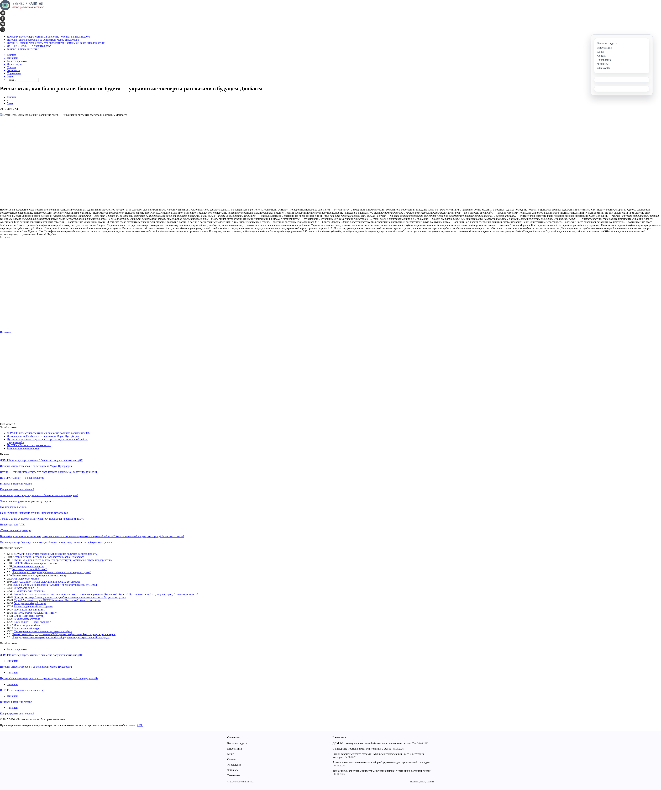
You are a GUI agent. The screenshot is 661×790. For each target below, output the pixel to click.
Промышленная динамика (29, 609)
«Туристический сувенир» (15, 530)
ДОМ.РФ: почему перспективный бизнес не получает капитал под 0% (48, 36)
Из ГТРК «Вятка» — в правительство (29, 45)
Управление (234, 764)
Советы (231, 759)
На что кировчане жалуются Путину (35, 612)
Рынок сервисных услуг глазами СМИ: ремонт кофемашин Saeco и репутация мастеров (64, 634)
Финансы (12, 660)
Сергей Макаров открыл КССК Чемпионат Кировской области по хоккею (57, 600)
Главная (11, 97)
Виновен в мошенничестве (23, 49)
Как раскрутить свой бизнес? (17, 489)
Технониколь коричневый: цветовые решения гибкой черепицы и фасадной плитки (382, 770)
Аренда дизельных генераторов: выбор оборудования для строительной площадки (60, 637)
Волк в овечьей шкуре (27, 628)
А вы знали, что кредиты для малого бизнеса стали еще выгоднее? (39, 495)
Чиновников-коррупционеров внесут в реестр (27, 501)
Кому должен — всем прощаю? (32, 621)
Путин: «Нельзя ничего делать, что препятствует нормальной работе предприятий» (56, 42)
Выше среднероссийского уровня (33, 606)
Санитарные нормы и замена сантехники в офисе (43, 631)
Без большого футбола (27, 618)
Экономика (233, 775)
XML (140, 725)
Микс (10, 103)
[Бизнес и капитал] (22, 9)
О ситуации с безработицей (30, 603)
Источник (6, 332)
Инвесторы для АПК (12, 524)
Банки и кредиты (17, 649)
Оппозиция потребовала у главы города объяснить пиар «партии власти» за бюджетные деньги (56, 542)
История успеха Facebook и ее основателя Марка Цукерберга (43, 39)
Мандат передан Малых (28, 625)
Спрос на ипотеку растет (28, 615)
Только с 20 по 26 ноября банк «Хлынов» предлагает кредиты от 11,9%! (42, 518)
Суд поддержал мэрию (13, 506)
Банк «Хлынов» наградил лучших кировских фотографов (34, 512)
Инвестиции (234, 748)
